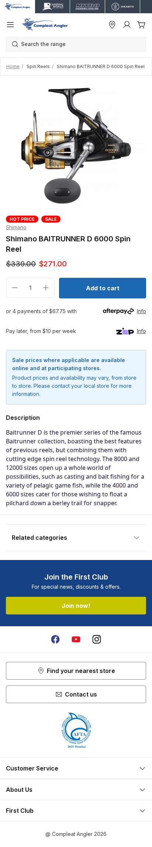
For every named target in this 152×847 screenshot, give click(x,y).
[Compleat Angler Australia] (45, 24)
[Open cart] (141, 24)
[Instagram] (96, 639)
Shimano (16, 227)
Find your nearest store (81, 670)
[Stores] (112, 24)
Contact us (81, 694)
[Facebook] (55, 639)
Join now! (76, 605)
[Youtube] (76, 639)
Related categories (39, 537)
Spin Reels (38, 66)
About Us (19, 789)
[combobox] (80, 44)
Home (13, 66)
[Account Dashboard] (126, 24)
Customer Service (32, 768)
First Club (20, 810)
